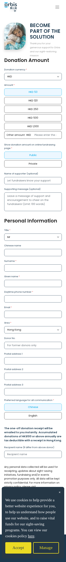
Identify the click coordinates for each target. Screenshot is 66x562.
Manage (45, 548)
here (31, 536)
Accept (18, 548)
